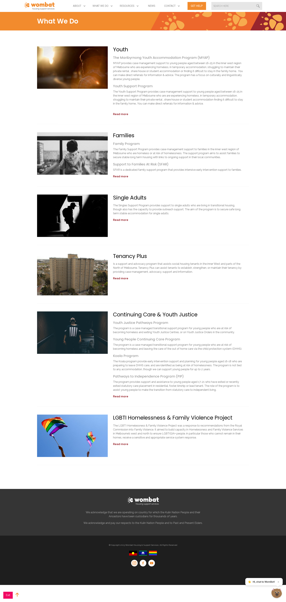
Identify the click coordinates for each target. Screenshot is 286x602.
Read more (120, 114)
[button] (79, 6)
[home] (39, 6)
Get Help (197, 5)
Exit (8, 595)
